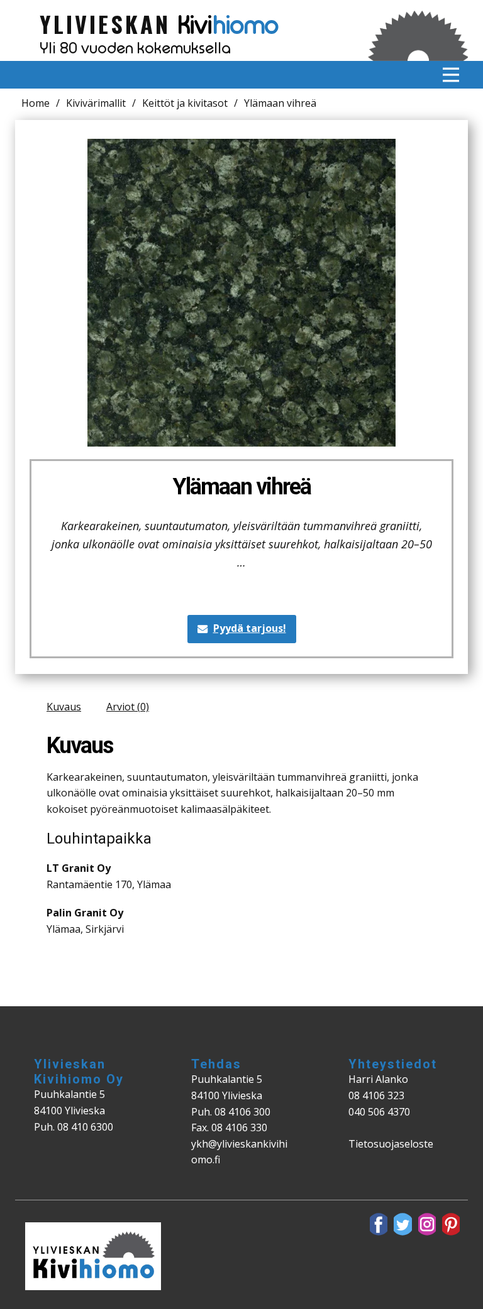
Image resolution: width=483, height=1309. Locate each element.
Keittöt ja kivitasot (185, 103)
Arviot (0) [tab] (127, 707)
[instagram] (427, 1224)
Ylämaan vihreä (242, 487)
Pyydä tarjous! (249, 628)
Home (35, 103)
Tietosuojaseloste (390, 1144)
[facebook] (378, 1224)
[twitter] (402, 1224)
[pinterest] (451, 1224)
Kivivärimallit (96, 103)
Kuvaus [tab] (64, 707)
